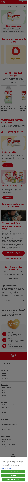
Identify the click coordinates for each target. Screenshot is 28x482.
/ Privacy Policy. (8, 468)
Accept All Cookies (13, 471)
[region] (13, 469)
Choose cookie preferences (13, 479)
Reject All (13, 475)
